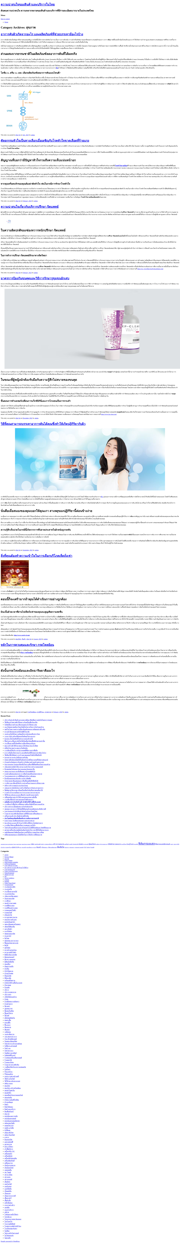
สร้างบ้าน (3, 847)
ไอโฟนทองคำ (9, 1235)
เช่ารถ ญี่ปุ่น (8, 1174)
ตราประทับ (85, 844)
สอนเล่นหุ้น (8, 1097)
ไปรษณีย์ (92, 847)
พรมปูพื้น (7, 1022)
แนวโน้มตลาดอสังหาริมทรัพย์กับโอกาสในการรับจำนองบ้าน (24, 727)
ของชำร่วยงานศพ (10, 903)
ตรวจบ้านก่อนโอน (10, 950)
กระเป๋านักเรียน (9, 894)
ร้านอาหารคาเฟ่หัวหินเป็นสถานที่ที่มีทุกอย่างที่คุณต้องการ (23, 813)
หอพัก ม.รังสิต (9, 1128)
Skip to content (5, 19)
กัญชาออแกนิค (9, 898)
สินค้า (24, 639)
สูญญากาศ (15, 847)
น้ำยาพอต (7, 985)
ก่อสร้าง (42, 844)
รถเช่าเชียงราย (9, 1034)
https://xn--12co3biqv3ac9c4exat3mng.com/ (150, 269)
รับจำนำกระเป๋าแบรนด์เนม (13, 1043)
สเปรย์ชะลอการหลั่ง (11, 1116)
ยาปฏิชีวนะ (40, 712)
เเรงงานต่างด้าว (9, 1205)
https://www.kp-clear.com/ (109, 414)
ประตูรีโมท (123, 844)
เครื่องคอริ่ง (8, 1153)
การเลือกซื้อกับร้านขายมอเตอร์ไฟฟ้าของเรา (18, 799)
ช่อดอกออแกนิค (9, 933)
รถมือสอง (7, 1032)
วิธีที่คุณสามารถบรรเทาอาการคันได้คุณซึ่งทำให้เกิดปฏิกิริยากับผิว (43, 424)
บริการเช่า (7, 994)
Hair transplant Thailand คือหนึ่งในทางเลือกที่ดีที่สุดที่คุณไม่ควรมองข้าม (27, 764)
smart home (18, 844)
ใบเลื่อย (6, 1231)
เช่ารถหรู (7, 1177)
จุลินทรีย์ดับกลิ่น (9, 926)
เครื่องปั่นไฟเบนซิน (10, 1158)
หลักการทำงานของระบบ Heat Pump (16, 785)
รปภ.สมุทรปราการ (10, 1036)
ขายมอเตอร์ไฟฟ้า (10, 910)
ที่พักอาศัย (7, 978)
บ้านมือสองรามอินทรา (11, 1001)
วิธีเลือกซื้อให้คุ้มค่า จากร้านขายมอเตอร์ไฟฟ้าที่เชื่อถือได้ (23, 755)
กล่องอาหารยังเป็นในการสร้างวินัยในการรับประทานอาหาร (23, 788)
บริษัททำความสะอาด (114, 844)
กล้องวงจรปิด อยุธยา (11, 896)
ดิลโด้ (6, 945)
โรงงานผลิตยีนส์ (9, 1224)
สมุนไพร (18, 639)
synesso (6, 880)
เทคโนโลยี (8, 1184)
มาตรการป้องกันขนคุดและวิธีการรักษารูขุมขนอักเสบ (35, 278)
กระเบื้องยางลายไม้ (10, 891)
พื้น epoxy (7, 1025)
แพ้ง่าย (6, 1212)
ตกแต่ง (81, 844)
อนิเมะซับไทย (8, 1132)
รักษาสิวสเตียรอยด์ (10, 1039)
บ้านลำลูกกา (8, 1004)
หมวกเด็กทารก (29, 847)
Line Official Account (10, 865)
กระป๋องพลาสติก (9, 887)
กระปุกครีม (8, 889)
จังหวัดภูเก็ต (75, 844)
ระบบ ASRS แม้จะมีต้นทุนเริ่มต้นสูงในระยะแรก (19, 736)
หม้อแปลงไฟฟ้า (9, 1123)
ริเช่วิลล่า (7, 1069)
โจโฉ (85, 847)
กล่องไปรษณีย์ (37, 844)
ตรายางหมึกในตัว (10, 952)
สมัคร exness (8, 1083)
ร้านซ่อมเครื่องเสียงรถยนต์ (13, 1057)
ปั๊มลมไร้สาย (8, 1013)
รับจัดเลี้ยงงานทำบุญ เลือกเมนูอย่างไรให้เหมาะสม (20, 724)
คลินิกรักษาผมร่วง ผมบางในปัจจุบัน (16, 748)
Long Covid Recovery (11, 871)
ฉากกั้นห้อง (8, 931)
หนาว (20, 847)
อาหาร (6, 1137)
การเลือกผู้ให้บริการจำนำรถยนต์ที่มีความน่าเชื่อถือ (21, 750)
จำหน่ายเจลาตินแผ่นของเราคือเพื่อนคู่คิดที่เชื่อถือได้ (21, 781)
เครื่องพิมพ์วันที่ (9, 1160)
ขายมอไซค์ (8, 912)
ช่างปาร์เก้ (7, 936)
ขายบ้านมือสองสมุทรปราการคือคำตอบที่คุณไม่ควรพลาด (23, 774)
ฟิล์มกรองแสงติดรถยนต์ (162, 844)
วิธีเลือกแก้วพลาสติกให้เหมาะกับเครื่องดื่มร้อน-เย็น (20, 722)
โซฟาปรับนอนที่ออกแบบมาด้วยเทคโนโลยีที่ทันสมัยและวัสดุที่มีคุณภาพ (27, 827)
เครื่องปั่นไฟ (8, 1156)
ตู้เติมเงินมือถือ (9, 962)
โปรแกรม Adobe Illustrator (12, 1219)
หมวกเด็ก (24, 847)
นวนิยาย (98, 844)
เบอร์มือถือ (8, 1189)
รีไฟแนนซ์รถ (8, 1074)
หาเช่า (34, 847)
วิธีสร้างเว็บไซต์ (9, 1079)
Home (6, 22)
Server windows (9, 878)
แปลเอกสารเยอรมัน (79, 847)
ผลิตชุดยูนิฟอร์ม (9, 1018)
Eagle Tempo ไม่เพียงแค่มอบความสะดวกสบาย (19, 820)
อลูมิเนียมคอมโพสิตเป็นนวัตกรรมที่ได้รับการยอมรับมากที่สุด (24, 832)
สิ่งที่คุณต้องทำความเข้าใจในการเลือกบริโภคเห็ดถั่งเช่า (36, 555)
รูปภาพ (175, 844)
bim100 (6, 859)
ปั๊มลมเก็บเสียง (9, 1011)
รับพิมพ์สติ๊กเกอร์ (9, 1055)
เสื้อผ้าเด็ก (7, 1200)
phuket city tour (9, 874)
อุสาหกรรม (8, 1144)
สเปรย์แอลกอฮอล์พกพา (12, 1121)
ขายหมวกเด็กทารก (49, 844)
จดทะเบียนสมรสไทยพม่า (12, 924)
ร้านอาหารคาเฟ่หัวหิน (11, 1064)
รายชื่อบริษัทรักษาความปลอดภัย (15, 1067)
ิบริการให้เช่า (8, 1146)
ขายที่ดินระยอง (9, 905)
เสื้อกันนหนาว (45, 847)
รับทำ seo (7, 1048)
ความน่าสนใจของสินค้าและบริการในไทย (28, 4)
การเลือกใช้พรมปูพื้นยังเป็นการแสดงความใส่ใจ (19, 825)
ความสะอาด (60, 844)
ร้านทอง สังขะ (9, 1062)
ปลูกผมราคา (8, 1008)
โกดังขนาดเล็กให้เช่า (11, 1214)
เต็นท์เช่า (7, 1182)
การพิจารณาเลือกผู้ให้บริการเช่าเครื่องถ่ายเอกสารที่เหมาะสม (24, 783)
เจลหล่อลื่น (8, 1170)
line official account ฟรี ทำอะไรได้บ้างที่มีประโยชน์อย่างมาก (23, 823)
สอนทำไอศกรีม (9, 1090)
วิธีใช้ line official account (12, 1081)
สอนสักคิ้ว (7, 1093)
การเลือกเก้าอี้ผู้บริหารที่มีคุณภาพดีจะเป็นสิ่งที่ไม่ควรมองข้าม (24, 804)
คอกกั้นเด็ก (66, 844)
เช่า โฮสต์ (7, 1172)
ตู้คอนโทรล (92, 844)
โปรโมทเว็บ (8, 1221)
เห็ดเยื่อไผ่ (60, 847)
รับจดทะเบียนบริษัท (10, 1041)
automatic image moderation (7, 844)
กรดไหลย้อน (32, 712)
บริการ (6, 990)
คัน (57, 68)
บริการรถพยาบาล (10, 992)
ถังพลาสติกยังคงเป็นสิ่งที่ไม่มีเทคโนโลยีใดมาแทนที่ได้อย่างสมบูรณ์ (26, 760)
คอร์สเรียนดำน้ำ (9, 922)
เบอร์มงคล (7, 1186)
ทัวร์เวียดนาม (8, 971)
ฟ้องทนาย (7, 1027)
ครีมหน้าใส (8, 915)
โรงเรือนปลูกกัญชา (10, 1228)
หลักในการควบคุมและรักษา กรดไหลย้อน (27, 644)
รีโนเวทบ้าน (8, 1072)
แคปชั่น (6, 1207)
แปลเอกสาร (72, 847)
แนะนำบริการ (9, 1210)
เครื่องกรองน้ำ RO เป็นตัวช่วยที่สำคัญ (16, 816)
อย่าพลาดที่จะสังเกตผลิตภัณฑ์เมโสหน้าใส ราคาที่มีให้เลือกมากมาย (26, 830)
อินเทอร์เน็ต (8, 1139)
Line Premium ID (9, 869)
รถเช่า (171, 844)
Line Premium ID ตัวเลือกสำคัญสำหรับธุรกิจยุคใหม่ (20, 811)
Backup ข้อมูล (8, 857)
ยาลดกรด (48, 712)
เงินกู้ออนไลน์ (8, 1167)
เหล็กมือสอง (8, 1203)
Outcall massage (9, 873)
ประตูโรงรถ (130, 844)
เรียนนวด (7, 1193)
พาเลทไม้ (136, 844)
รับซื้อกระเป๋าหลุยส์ (10, 1046)
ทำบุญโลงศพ (8, 973)
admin (33, 135)
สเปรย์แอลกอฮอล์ (10, 1118)
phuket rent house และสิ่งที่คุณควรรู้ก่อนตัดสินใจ (19, 771)
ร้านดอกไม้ (8, 1060)
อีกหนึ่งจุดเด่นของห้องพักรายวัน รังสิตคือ (17, 778)
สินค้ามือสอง (8, 1107)
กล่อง (32, 844)
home (15, 844)
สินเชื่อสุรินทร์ (9, 1111)
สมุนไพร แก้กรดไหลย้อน (12, 1088)
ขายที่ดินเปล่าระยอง (11, 908)
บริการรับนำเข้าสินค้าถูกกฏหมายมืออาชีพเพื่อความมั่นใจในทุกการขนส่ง (28, 720)
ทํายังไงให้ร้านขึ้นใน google (13, 983)
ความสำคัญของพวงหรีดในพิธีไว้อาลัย (16, 731)
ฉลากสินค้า (8, 929)
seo (5, 876)
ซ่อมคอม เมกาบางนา (11, 940)
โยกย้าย (88, 847)
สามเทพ (7, 847)
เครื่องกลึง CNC (9, 1151)
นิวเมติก (7, 987)
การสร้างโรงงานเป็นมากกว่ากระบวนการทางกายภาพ (22, 792)
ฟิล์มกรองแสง (146, 843)
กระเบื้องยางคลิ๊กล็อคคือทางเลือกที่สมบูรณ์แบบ (19, 743)
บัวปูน (6, 999)
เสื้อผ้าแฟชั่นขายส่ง (52, 847)
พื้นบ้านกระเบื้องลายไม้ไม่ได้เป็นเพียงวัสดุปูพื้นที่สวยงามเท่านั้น (24, 741)
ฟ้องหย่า (7, 1029)
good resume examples (11, 862)
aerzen (6, 855)
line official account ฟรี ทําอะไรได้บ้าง (16, 867)
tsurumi (6, 881)
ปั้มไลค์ (6, 1015)
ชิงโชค (6, 938)
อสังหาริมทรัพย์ (9, 1135)
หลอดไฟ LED (9, 1125)
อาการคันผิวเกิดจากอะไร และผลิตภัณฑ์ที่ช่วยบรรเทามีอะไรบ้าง (42, 34)
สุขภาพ (18, 135)
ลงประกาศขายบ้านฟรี (11, 1076)
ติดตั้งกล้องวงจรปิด (10, 954)
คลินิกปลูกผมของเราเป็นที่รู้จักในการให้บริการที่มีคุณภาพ (23, 834)
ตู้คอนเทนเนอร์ (9, 957)
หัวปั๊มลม (7, 1130)
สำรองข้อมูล (8, 1102)
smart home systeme (26, 844)
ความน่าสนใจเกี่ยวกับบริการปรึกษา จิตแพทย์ (30, 206)
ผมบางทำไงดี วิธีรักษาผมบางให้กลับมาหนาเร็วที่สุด (21, 746)
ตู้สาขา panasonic (9, 959)
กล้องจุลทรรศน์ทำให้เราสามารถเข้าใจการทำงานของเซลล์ (23, 767)
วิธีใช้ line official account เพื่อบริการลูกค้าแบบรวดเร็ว (21, 795)
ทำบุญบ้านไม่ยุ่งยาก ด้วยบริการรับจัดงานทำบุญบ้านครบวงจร (24, 762)
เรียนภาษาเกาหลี (10, 1196)
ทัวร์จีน (6, 969)
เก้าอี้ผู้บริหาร (8, 1149)
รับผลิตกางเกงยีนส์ (10, 1053)
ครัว (54, 844)
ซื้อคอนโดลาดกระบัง (11, 943)
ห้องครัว (38, 847)
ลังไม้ (178, 844)
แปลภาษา (66, 847)
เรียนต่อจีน (7, 1191)
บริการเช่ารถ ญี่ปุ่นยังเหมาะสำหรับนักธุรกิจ (18, 806)
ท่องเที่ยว (7, 964)
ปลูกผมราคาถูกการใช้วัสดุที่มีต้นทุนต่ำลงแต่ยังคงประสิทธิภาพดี (25, 809)
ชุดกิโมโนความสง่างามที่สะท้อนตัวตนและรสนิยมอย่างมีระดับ (24, 729)
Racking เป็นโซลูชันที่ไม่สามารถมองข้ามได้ (18, 739)
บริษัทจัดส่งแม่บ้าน (10, 997)
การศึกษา (7, 901)
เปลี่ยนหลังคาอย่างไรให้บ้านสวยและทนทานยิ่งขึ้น (20, 797)
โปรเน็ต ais (8, 1217)
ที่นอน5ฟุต (7, 976)
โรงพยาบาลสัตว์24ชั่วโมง (12, 1226)
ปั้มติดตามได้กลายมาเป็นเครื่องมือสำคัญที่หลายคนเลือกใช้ (23, 790)
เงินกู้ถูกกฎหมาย (9, 1165)
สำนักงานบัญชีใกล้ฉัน (11, 1100)
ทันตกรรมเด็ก (9, 966)
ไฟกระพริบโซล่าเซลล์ (11, 1233)
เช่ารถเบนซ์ (8, 1179)
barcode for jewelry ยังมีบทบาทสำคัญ (16, 757)
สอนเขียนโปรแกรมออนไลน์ (13, 1095)
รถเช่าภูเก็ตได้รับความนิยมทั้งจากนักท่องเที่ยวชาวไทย (22, 734)
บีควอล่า (7, 1006)
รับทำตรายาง (8, 1050)
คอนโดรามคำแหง (10, 919)
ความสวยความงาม (10, 917)
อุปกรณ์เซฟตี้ (8, 1142)
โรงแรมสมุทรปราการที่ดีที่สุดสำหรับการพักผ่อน (20, 776)
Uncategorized (8, 885)
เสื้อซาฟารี (7, 1198)
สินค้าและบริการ (9, 1109)
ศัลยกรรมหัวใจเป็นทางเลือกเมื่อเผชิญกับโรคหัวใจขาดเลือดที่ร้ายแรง (45, 140)
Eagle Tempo (8, 860)
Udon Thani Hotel (9, 883)
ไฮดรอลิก (7, 1238)
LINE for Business (10, 864)
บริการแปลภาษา (103, 844)
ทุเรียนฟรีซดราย (9, 980)
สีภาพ (10, 847)
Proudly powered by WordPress (10, 1241)
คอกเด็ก (71, 844)
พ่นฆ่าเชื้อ (7, 1020)
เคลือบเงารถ (8, 1163)
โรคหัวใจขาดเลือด (121, 165)
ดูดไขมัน (7, 947)
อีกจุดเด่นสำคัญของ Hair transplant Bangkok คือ (19, 769)
